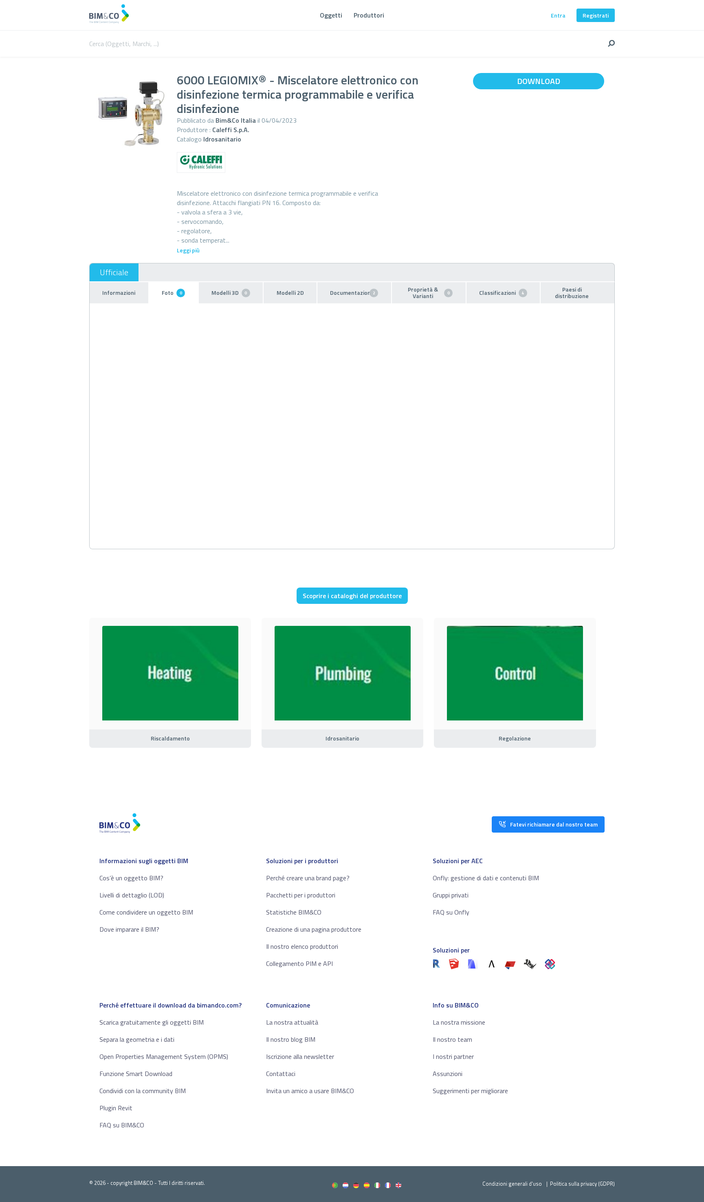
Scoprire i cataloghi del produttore (352, 596)
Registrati (596, 15)
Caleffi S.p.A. (230, 130)
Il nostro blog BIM (290, 1039)
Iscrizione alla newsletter (300, 1056)
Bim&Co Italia (236, 120)
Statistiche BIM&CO (293, 912)
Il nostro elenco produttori (302, 946)
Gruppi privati (451, 895)
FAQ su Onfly (451, 912)
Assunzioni (447, 1073)
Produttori (369, 15)
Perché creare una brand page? (308, 878)
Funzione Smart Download (135, 1073)
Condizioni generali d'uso (512, 1184)
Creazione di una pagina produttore (313, 929)
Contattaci (280, 1073)
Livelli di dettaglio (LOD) (131, 895)
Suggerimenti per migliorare (470, 1091)
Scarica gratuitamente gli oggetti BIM (151, 1022)
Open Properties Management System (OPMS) (163, 1056)
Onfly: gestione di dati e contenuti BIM (486, 878)
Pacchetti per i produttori (300, 895)
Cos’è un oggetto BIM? (131, 878)
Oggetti (331, 15)
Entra (558, 15)
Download (538, 81)
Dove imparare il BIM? (129, 929)
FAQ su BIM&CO (121, 1125)
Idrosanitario (222, 139)
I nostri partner (453, 1056)
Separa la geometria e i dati (136, 1039)
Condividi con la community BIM (142, 1091)
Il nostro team (452, 1039)
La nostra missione (459, 1022)
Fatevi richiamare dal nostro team (554, 824)
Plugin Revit (115, 1108)
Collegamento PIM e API (299, 963)
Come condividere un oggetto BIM (146, 912)
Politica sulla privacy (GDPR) (582, 1184)
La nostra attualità (292, 1022)
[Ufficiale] (114, 272)
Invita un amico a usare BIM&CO (310, 1091)
